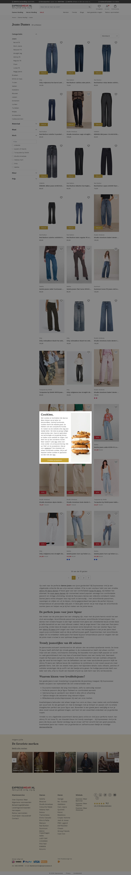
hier (56, 442)
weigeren (47, 448)
